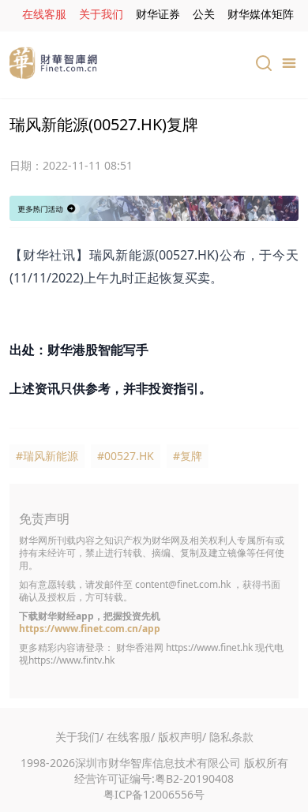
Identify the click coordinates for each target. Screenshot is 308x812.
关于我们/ (79, 736)
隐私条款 (231, 736)
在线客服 (44, 13)
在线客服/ (131, 736)
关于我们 (101, 13)
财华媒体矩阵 (260, 13)
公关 (204, 13)
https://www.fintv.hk (71, 660)
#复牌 (187, 455)
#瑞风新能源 (47, 455)
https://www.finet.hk (209, 647)
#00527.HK (125, 455)
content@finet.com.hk (183, 584)
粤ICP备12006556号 (154, 794)
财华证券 (158, 13)
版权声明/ (182, 736)
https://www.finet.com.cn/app (89, 628)
